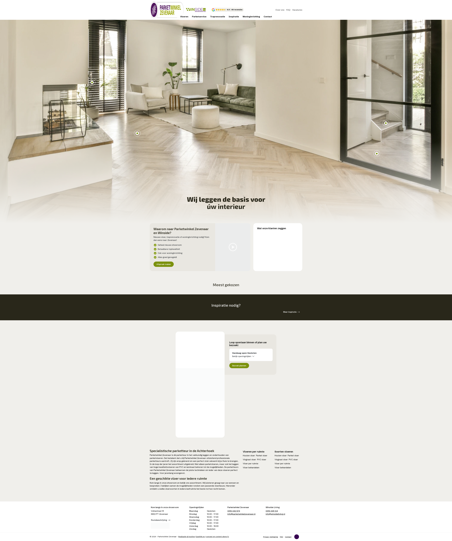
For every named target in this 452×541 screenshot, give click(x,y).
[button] (227, 10)
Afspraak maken (163, 264)
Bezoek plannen (239, 365)
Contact (268, 16)
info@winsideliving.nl (275, 514)
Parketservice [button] (199, 16)
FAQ (288, 10)
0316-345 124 (272, 511)
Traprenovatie (217, 16)
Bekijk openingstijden (241, 356)
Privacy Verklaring (270, 537)
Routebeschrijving (159, 520)
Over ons (279, 10)
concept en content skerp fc (217, 537)
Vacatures (297, 10)
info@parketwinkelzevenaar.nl (241, 514)
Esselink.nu (200, 537)
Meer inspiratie (290, 312)
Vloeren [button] (184, 16)
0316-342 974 (233, 511)
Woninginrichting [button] (251, 16)
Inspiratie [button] (234, 16)
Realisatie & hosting (186, 537)
